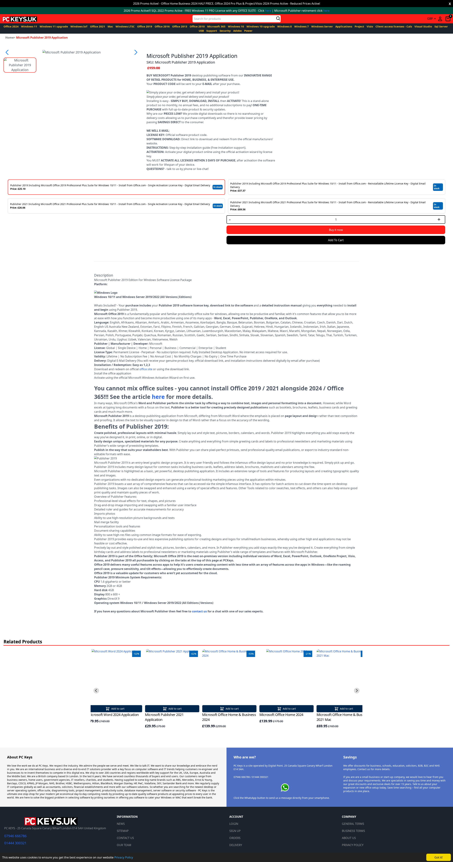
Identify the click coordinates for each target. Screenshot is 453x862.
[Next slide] (357, 690)
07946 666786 (15, 836)
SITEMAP (123, 830)
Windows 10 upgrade (261, 26)
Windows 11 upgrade (54, 26)
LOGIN (233, 823)
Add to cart (117, 708)
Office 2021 (98, 26)
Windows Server (322, 26)
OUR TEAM (124, 845)
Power (248, 30)
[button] (135, 52)
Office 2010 (197, 26)
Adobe (237, 30)
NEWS (121, 823)
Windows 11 (29, 26)
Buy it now (336, 230)
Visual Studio (423, 26)
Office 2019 (145, 26)
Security (225, 30)
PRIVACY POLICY (352, 845)
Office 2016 (162, 26)
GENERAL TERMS (353, 823)
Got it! (438, 857)
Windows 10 (236, 26)
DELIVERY (235, 845)
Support (212, 30)
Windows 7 (301, 26)
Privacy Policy (123, 857)
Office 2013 (180, 26)
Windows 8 (285, 26)
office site (145, 369)
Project (360, 26)
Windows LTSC (125, 26)
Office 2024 (11, 26)
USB (202, 30)
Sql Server (441, 26)
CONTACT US (125, 838)
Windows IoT (79, 26)
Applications (344, 26)
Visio (370, 26)
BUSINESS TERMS (353, 830)
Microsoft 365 (216, 26)
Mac (111, 26)
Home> (10, 37)
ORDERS (234, 838)
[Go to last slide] (96, 690)
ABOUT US (349, 838)
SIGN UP (235, 830)
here (268, 11)
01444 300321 (15, 843)
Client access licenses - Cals (394, 26)
